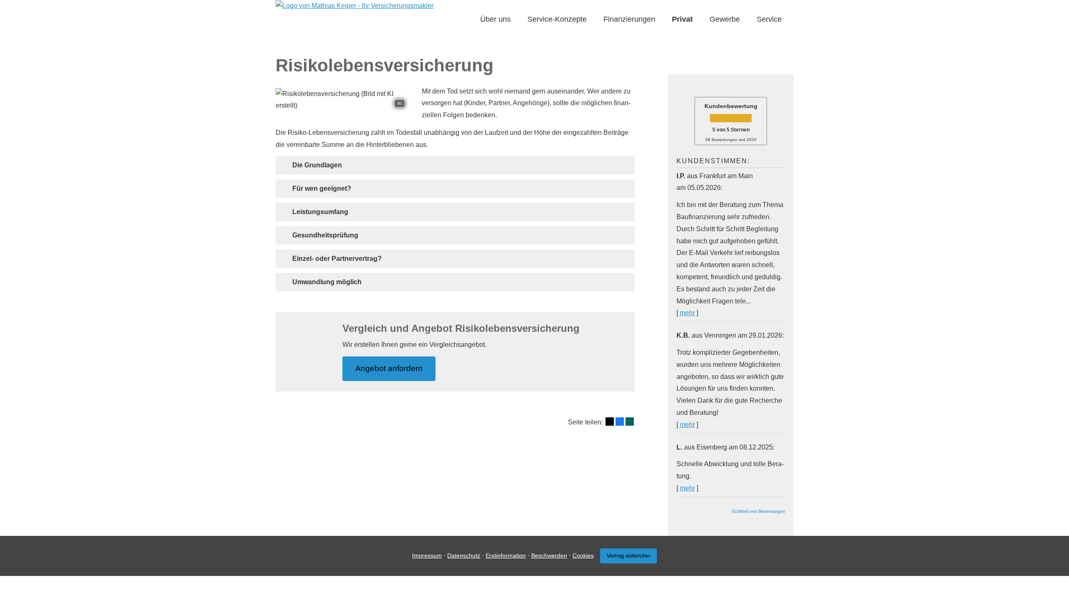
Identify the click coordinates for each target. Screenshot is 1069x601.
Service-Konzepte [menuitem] (557, 19)
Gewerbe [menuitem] (724, 19)
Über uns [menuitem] (495, 19)
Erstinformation (506, 555)
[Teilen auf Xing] (630, 421)
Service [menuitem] (769, 19)
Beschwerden (549, 555)
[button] (317, 165)
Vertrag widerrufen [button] (628, 556)
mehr (687, 312)
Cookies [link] (583, 555)
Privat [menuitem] (682, 19)
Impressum (427, 555)
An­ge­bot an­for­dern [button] (389, 368)
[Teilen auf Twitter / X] (609, 421)
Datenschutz (463, 555)
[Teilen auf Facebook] (620, 421)
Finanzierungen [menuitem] (629, 19)
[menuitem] (467, 19)
